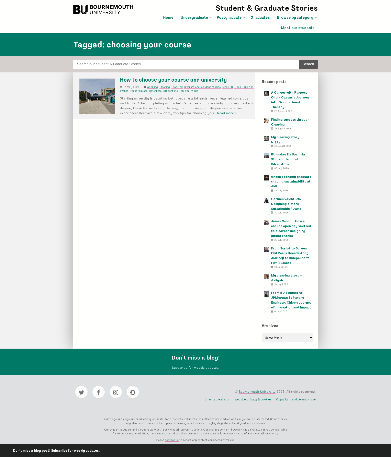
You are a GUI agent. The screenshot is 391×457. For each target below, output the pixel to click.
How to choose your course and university (173, 79)
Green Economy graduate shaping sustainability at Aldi (291, 182)
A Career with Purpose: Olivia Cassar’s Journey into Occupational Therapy (290, 99)
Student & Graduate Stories (267, 8)
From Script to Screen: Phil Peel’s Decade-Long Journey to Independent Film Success (290, 255)
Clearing (164, 87)
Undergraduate (194, 17)
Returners (155, 91)
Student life (170, 91)
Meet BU (227, 87)
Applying (152, 87)
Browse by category (295, 17)
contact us (172, 440)
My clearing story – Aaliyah (286, 277)
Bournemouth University (103, 9)
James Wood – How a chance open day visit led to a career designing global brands (291, 228)
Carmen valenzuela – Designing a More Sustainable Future (287, 204)
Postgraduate (229, 17)
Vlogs (194, 91)
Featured (177, 87)
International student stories (202, 87)
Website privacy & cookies (253, 399)
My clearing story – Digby (286, 139)
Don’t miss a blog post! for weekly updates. (56, 450)
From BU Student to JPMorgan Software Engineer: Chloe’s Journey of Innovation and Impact (291, 300)
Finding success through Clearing (290, 122)
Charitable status (217, 399)
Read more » (227, 113)
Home (168, 17)
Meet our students (298, 27)
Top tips (184, 91)
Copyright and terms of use (296, 399)
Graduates (260, 17)
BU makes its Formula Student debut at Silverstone (288, 159)
